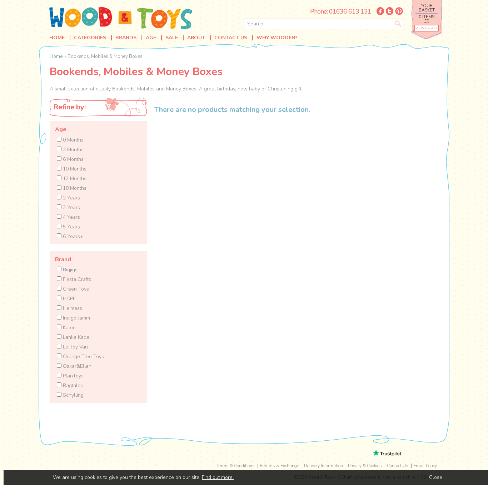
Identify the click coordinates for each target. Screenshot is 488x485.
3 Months (72, 149)
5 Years (70, 226)
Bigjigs (69, 269)
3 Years (70, 207)
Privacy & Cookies (365, 466)
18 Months (73, 188)
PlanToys (72, 375)
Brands (125, 37)
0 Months (72, 140)
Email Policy (425, 466)
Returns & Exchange (279, 466)
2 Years (70, 197)
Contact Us (230, 37)
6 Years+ (72, 236)
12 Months (73, 178)
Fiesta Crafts (76, 279)
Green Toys (75, 289)
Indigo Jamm (75, 318)
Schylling (72, 395)
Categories (90, 37)
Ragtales (72, 385)
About (196, 37)
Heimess (71, 308)
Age (151, 37)
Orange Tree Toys (82, 356)
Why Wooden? (277, 37)
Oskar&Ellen (76, 366)
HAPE (68, 298)
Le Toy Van (74, 346)
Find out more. (218, 477)
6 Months (72, 159)
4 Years (70, 217)
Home (57, 37)
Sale (171, 37)
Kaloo (68, 327)
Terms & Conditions (235, 466)
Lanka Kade (75, 337)
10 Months (73, 168)
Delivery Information (323, 466)
